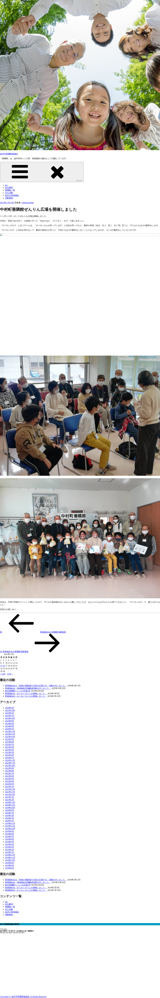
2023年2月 (9, 755)
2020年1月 (9, 821)
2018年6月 (9, 868)
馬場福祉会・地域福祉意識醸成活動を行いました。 (28, 688)
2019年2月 (9, 850)
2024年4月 (9, 726)
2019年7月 (9, 836)
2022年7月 (9, 773)
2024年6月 (9, 723)
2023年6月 (9, 747)
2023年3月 (9, 752)
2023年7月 (9, 744)
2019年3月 (9, 847)
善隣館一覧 (10, 190)
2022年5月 (9, 779)
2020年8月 (9, 810)
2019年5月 (9, 842)
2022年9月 (9, 768)
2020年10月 (10, 808)
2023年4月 (9, 750)
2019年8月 (9, 834)
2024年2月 (9, 729)
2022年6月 (9, 776)
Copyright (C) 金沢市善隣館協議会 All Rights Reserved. (23, 996)
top (6, 185)
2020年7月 (9, 813)
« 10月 (3, 674)
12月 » (9, 674)
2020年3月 (9, 815)
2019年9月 (9, 831)
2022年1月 (9, 787)
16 (4, 666)
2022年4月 (9, 781)
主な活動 (9, 193)
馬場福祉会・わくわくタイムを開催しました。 (26, 693)
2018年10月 (10, 860)
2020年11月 (10, 805)
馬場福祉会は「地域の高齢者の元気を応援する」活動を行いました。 (36, 686)
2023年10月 (10, 737)
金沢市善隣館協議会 (9, 154)
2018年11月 (10, 857)
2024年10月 (10, 718)
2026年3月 (9, 708)
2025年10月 (10, 710)
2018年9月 (9, 863)
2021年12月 (10, 789)
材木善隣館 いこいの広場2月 (17, 691)
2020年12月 (10, 802)
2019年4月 (9, 844)
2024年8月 (9, 721)
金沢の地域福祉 (12, 195)
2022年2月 (9, 784)
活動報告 (9, 198)
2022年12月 (10, 760)
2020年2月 (9, 818)
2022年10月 (10, 766)
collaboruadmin (28, 203)
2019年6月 (9, 839)
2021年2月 (9, 800)
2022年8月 (9, 771)
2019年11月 (10, 826)
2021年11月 (10, 792)
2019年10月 (10, 829)
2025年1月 (9, 716)
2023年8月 (9, 742)
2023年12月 (10, 731)
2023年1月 (9, 758)
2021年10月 (10, 794)
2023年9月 (9, 739)
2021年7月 (9, 797)
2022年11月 (10, 763)
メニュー (79, 180)
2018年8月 (9, 865)
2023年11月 (10, 734)
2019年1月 (9, 852)
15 (1, 666)
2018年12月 (10, 855)
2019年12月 (10, 823)
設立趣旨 (9, 187)
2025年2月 (9, 713)
